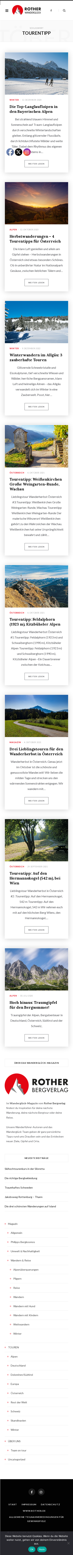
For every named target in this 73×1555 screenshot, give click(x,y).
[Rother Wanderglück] (26, 10)
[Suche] (62, 10)
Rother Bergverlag (54, 1103)
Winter (14, 100)
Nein (42, 1549)
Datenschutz (50, 1504)
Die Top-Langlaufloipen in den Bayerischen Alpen (34, 109)
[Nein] (68, 1543)
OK (32, 1549)
